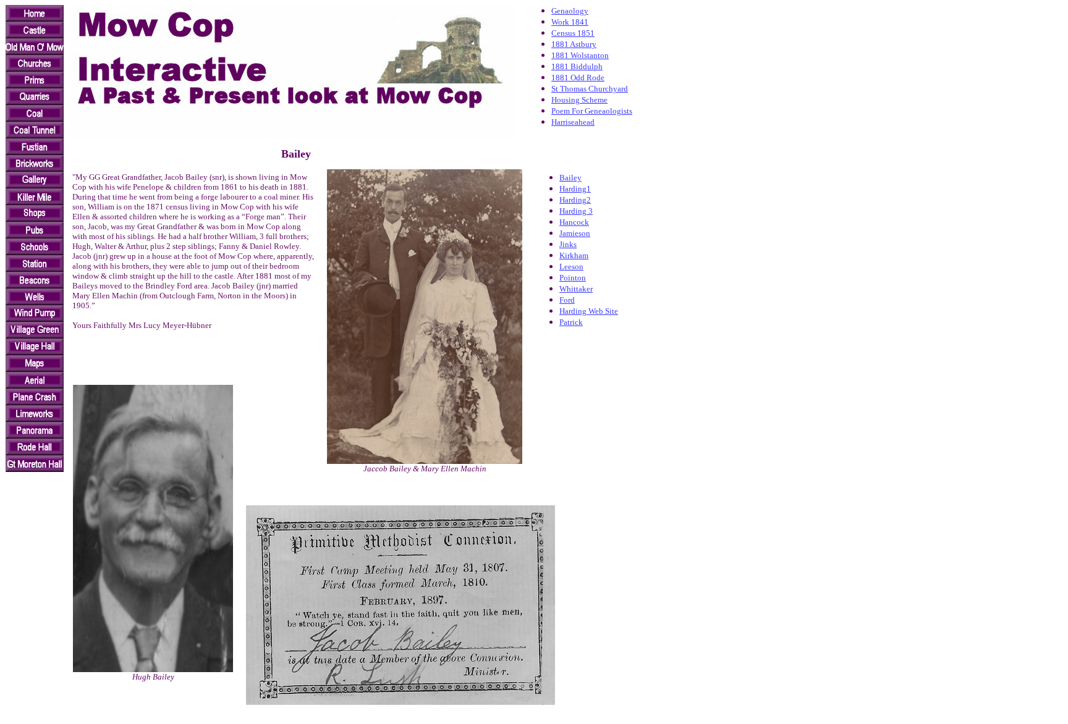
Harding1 (575, 188)
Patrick (571, 322)
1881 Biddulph (577, 66)
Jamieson (574, 233)
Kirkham (573, 255)
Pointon (572, 277)
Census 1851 (573, 33)
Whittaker (576, 288)
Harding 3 (576, 211)
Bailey (570, 177)
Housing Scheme (579, 99)
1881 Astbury (573, 44)
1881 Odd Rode (577, 77)
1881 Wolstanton (580, 55)
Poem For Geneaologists (591, 111)
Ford (567, 300)
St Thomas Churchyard (589, 88)
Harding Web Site (588, 311)
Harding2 (575, 199)
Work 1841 (569, 22)
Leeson (571, 266)
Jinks (568, 244)
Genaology (569, 10)
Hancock (574, 222)
